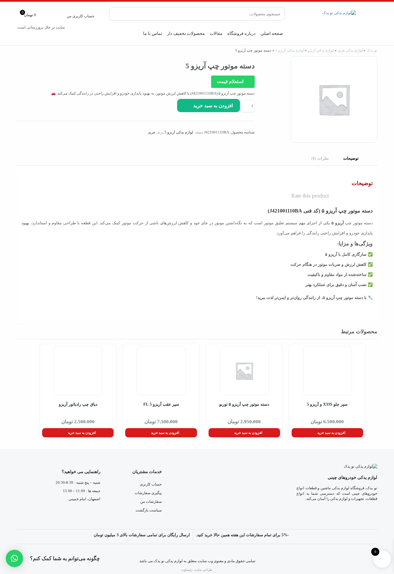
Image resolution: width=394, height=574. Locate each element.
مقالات (216, 33)
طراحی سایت (203, 569)
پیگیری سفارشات (148, 493)
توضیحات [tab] (351, 158)
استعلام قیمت (231, 81)
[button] (14, 558)
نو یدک (372, 50)
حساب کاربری (151, 484)
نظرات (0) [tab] (320, 158)
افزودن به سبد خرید (213, 105)
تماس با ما (152, 33)
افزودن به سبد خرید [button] (331, 433)
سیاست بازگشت (149, 510)
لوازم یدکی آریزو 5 (289, 50)
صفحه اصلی (271, 33)
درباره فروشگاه (241, 33)
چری (151, 132)
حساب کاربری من (80, 16)
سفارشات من (151, 501)
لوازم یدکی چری (350, 50)
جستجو (117, 13)
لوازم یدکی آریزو (321, 50)
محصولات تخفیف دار (186, 33)
